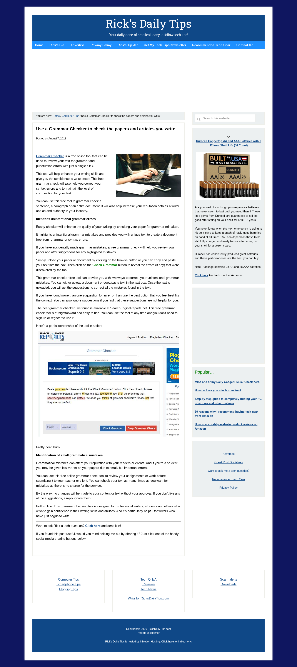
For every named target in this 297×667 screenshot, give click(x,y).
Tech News (149, 589)
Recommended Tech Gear (228, 479)
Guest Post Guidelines (228, 462)
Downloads (229, 584)
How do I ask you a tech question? (218, 390)
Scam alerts (228, 579)
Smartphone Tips (69, 584)
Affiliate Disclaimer (149, 632)
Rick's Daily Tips (148, 23)
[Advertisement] (228, 325)
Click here (92, 526)
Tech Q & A (148, 579)
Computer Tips (68, 579)
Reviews (148, 584)
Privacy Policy (228, 487)
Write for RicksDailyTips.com (148, 598)
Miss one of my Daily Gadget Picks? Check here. (227, 382)
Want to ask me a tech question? (228, 470)
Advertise (229, 453)
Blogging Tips (68, 589)
